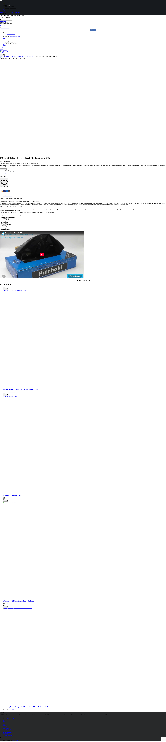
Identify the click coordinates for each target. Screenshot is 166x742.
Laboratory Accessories (14, 187)
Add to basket (3, 176)
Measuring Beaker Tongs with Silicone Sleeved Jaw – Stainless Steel (25, 707)
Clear (5, 173)
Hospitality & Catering (7, 732)
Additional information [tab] (7, 196)
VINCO (23, 187)
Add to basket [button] (12, 392)
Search (93, 29)
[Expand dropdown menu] (8, 41)
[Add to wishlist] (4, 288)
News (4, 44)
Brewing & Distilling (7, 730)
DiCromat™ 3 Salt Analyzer (11, 42)
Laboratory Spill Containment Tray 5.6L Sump (18, 601)
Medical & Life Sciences (8, 735)
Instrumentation (6, 728)
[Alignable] (0, 738)
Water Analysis (6, 734)
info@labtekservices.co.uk (14, 36)
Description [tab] (5, 194)
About (4, 38)
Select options (3, 21)
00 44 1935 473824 (11, 34)
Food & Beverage (6, 733)
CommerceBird (15, 740)
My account (5, 726)
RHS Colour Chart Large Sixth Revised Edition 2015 (20, 389)
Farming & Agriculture (7, 729)
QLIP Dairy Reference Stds (10, 43)
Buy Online (5, 39)
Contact (4, 45)
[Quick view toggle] (6, 289)
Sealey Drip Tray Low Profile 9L (13, 495)
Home (4, 720)
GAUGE (2, 172)
